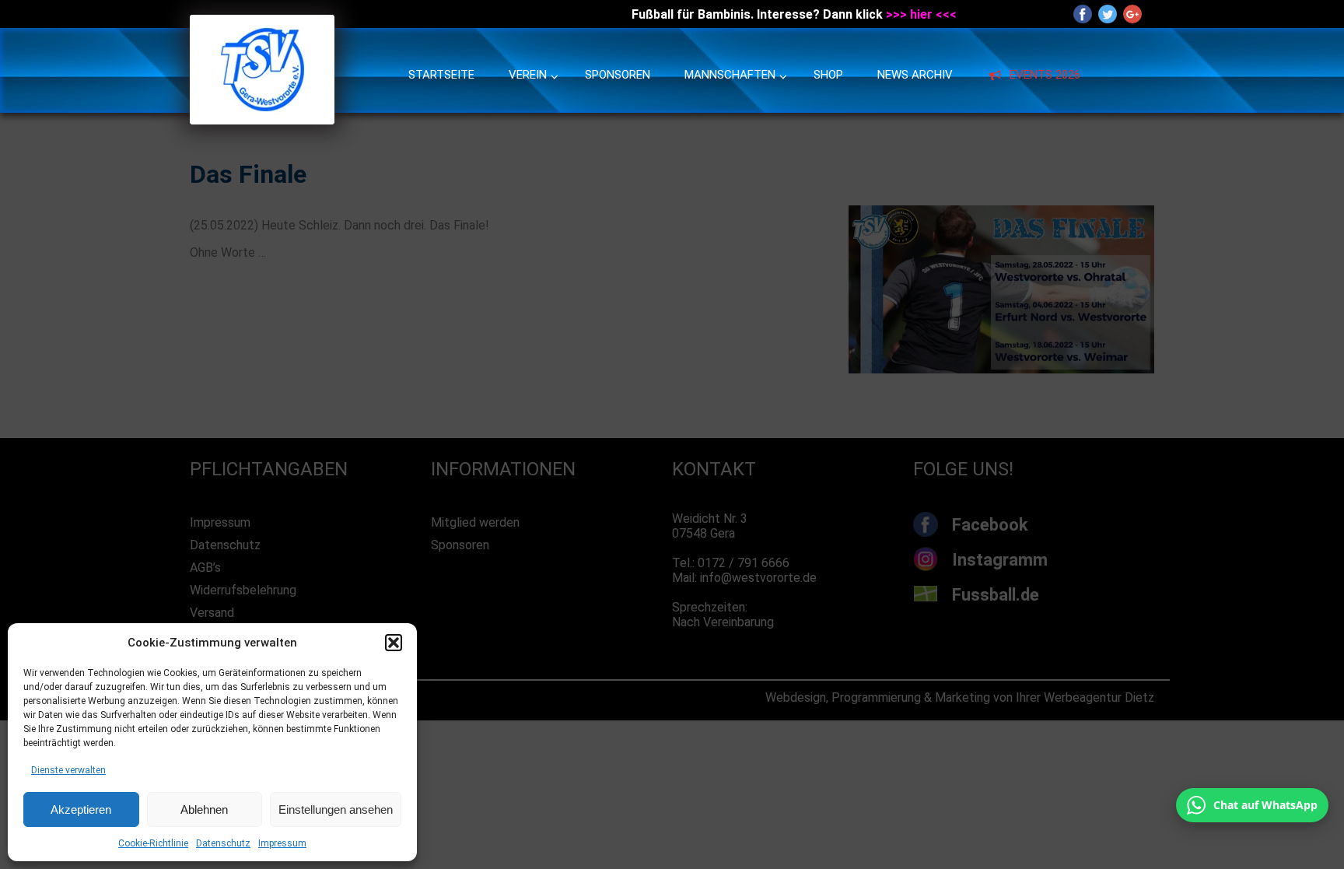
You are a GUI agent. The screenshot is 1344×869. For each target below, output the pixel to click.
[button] (393, 642)
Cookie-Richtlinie (153, 843)
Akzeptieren (81, 809)
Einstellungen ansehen (335, 809)
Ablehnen (204, 809)
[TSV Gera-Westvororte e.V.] (262, 120)
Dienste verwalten (68, 770)
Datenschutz (223, 843)
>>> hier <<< (921, 14)
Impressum (282, 843)
